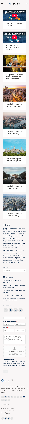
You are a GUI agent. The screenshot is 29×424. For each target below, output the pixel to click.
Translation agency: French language (14, 214)
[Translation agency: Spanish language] (14, 93)
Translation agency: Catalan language (14, 160)
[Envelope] (15, 310)
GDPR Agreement (9, 359)
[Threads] (11, 397)
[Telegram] (10, 310)
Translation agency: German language (14, 187)
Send (6, 371)
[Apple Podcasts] (8, 400)
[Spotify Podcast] (2, 400)
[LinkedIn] (2, 397)
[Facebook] (14, 397)
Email (5, 328)
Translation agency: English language (14, 132)
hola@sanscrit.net (7, 412)
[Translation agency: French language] (14, 202)
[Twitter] (5, 397)
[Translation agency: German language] (14, 175)
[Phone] (20, 310)
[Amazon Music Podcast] (5, 400)
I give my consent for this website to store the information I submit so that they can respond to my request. (14, 363)
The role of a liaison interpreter (14, 24)
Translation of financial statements (12, 295)
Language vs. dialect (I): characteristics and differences (14, 77)
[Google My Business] (20, 397)
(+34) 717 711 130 (6, 414)
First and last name (10, 321)
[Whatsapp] (5, 310)
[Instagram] (8, 397)
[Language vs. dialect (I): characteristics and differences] (14, 63)
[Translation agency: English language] (14, 120)
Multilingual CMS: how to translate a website (13, 47)
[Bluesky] (24, 397)
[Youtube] (17, 397)
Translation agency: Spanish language (14, 105)
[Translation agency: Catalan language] (14, 147)
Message (6, 334)
